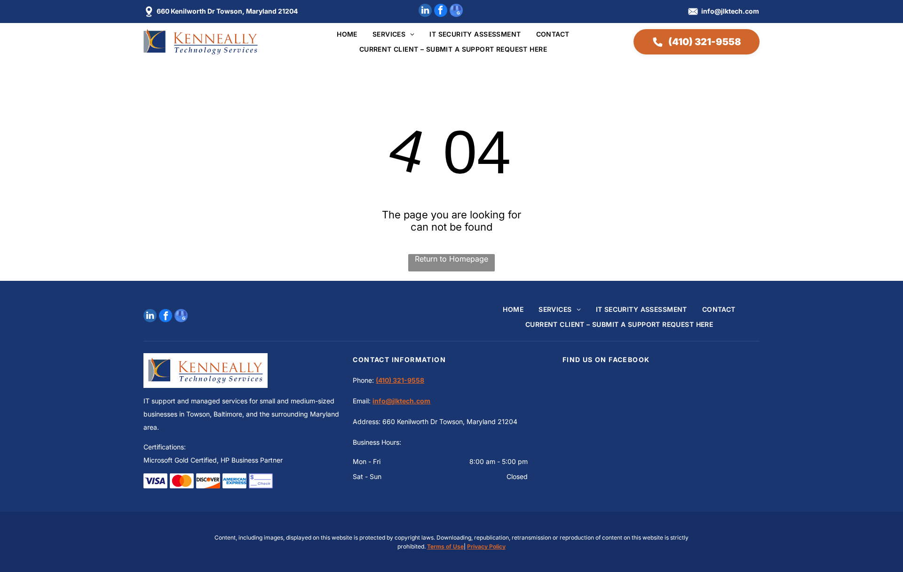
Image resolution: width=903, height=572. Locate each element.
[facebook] (440, 11)
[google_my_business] (456, 11)
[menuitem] (339, 34)
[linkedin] (425, 11)
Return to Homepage (451, 258)
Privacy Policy (486, 546)
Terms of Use (445, 546)
